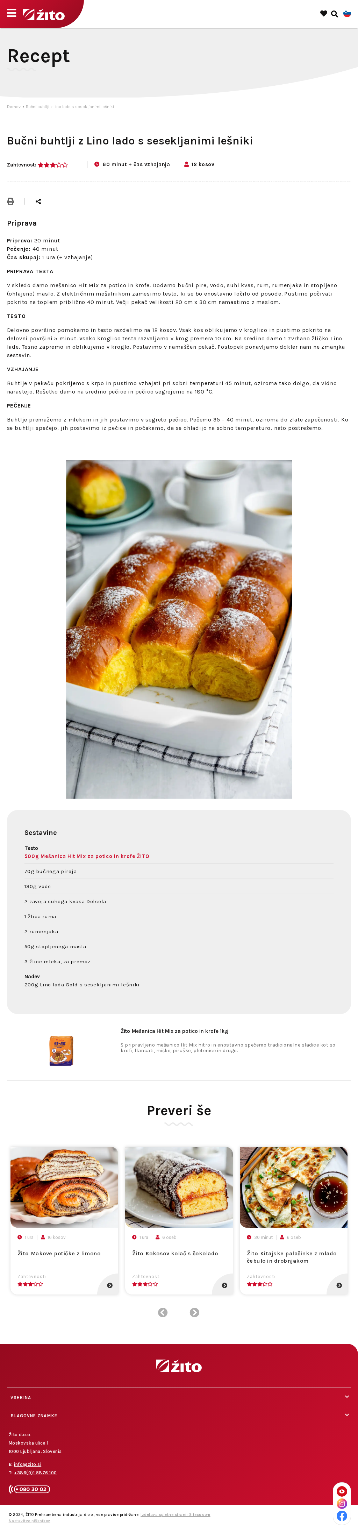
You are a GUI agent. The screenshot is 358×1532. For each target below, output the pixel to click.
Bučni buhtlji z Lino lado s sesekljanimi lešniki (70, 106)
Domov (14, 106)
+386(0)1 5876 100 (35, 1472)
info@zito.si (27, 1464)
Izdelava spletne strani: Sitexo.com (175, 1514)
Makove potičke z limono (59, 1253)
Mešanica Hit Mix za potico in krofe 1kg (174, 1031)
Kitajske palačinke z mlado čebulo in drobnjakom (292, 1257)
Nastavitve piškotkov (29, 1521)
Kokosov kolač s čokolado (175, 1253)
